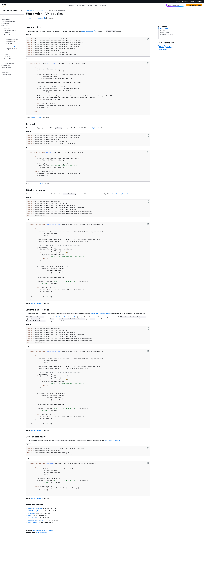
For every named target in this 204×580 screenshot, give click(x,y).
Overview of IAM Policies (35, 508)
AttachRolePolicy (33, 518)
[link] (56, 10)
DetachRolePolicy (33, 522)
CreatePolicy (32, 513)
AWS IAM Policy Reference (36, 511)
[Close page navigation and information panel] (201, 23)
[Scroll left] (66, 5)
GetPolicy (31, 515)
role (47, 194)
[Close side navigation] (21, 10)
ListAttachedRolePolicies (35, 520)
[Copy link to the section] (25, 27)
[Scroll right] (108, 5)
